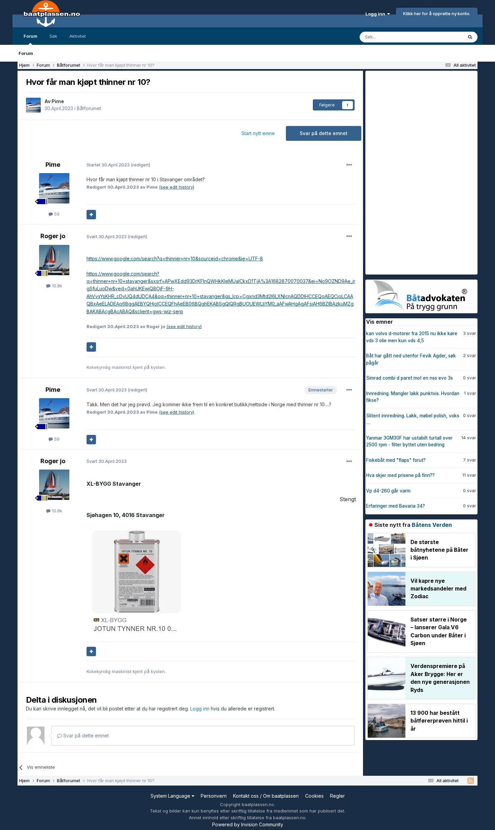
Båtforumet (89, 108)
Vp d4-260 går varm (388, 490)
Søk (53, 36)
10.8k (56, 285)
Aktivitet (77, 36)
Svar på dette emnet (324, 133)
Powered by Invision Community (247, 824)
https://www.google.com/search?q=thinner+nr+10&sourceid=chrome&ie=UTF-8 (175, 258)
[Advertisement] (415, 172)
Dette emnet (441, 36)
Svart (107, 236)
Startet (109, 164)
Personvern (214, 796)
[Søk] (470, 37)
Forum (30, 36)
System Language (171, 796)
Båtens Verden (432, 524)
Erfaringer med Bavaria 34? (395, 506)
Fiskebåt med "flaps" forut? (396, 460)
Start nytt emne (258, 133)
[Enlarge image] (134, 580)
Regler (337, 796)
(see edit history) (176, 187)
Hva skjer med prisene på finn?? (400, 475)
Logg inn (376, 14)
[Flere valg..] (349, 165)
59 (56, 214)
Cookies (314, 796)
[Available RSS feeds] (470, 781)
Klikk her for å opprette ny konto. (436, 13)
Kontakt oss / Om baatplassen (266, 796)
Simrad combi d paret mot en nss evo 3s (409, 378)
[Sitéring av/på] (91, 214)
